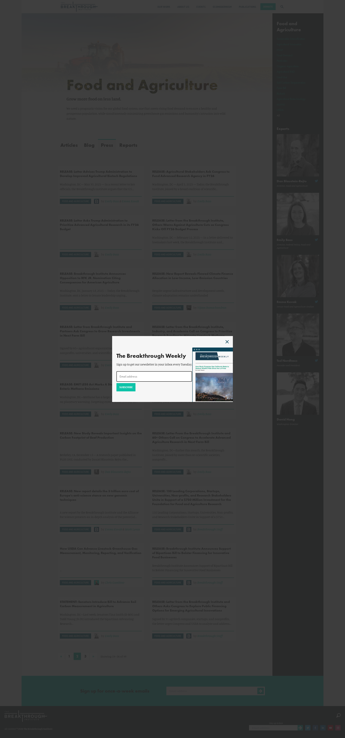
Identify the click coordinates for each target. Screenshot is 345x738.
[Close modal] (227, 342)
